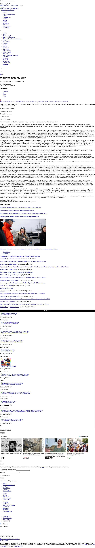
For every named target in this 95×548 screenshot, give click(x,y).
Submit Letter (7, 519)
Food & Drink (6, 17)
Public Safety (4, 275)
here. (15, 481)
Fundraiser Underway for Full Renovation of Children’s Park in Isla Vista (17, 210)
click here (84, 544)
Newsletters (14, 5)
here (43, 467)
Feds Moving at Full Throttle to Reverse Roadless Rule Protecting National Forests (19, 216)
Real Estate (6, 24)
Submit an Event (4, 5)
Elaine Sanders (15, 280)
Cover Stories (7, 52)
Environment (3, 264)
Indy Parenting (7, 26)
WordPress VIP (18, 546)
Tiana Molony (9, 285)
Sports (5, 21)
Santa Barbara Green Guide (10, 55)
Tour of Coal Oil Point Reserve (9, 323)
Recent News (6, 252)
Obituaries (6, 23)
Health (2, 301)
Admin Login (6, 521)
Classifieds (6, 27)
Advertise (5, 58)
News (4, 12)
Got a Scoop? (10, 10)
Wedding (5, 53)
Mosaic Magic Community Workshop (11, 384)
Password (2, 472)
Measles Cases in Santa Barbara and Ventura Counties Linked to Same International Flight (25, 299)
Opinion (5, 18)
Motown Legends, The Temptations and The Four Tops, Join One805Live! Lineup (22, 283)
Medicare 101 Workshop (7, 351)
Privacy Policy (4, 540)
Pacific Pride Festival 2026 (8, 314)
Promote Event (7, 491)
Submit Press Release (9, 505)
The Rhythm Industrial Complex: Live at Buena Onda (15, 393)
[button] (11, 449)
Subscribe (4, 10)
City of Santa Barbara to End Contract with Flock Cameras (16, 272)
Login (21, 5)
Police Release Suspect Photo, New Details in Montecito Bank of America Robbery (23, 277)
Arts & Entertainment (9, 14)
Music (2, 285)
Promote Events (7, 511)
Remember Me (5, 475)
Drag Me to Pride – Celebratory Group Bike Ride (14, 332)
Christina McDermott (14, 259)
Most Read (6, 253)
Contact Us (6, 61)
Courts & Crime (4, 280)
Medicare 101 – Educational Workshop (11, 341)
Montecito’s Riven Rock (6, 288)
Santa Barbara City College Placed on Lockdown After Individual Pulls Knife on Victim (24, 304)
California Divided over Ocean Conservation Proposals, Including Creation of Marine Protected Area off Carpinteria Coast (29, 249)
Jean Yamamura (10, 301)
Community (3, 259)
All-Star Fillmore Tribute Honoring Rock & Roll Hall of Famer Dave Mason (21, 411)
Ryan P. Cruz (13, 275)
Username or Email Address (8, 469)
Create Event (6, 62)
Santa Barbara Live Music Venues (12, 39)
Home (4, 33)
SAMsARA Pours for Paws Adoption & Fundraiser (14, 375)
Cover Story (6, 499)
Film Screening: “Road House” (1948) (11, 420)
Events (5, 20)
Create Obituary (7, 518)
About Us (5, 59)
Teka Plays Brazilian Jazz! (8, 402)
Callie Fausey (13, 264)
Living (4, 15)
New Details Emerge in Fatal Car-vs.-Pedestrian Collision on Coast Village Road (22, 293)
